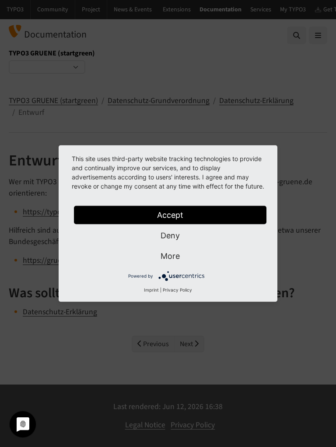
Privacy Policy (177, 289)
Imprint (151, 289)
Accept (170, 215)
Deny (170, 235)
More (170, 256)
